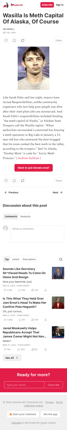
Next (55, 192)
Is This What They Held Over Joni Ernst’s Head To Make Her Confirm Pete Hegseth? (24, 302)
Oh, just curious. (12, 311)
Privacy (50, 402)
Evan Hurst (23, 285)
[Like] (6, 40)
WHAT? (7, 341)
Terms (59, 402)
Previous (13, 192)
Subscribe (47, 4)
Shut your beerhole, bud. (17, 281)
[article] (33, 279)
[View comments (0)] (14, 40)
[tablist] (17, 216)
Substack (16, 422)
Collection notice (33, 405)
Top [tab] (7, 259)
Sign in (60, 4)
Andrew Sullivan (28, 158)
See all (9, 357)
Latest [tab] (15, 259)
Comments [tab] (11, 216)
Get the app (50, 414)
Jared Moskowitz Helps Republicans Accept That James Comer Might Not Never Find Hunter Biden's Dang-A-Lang (25, 332)
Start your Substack (24, 414)
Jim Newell (9, 29)
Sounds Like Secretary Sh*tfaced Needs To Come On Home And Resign (24, 273)
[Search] (60, 259)
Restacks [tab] (25, 216)
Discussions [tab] (29, 259)
